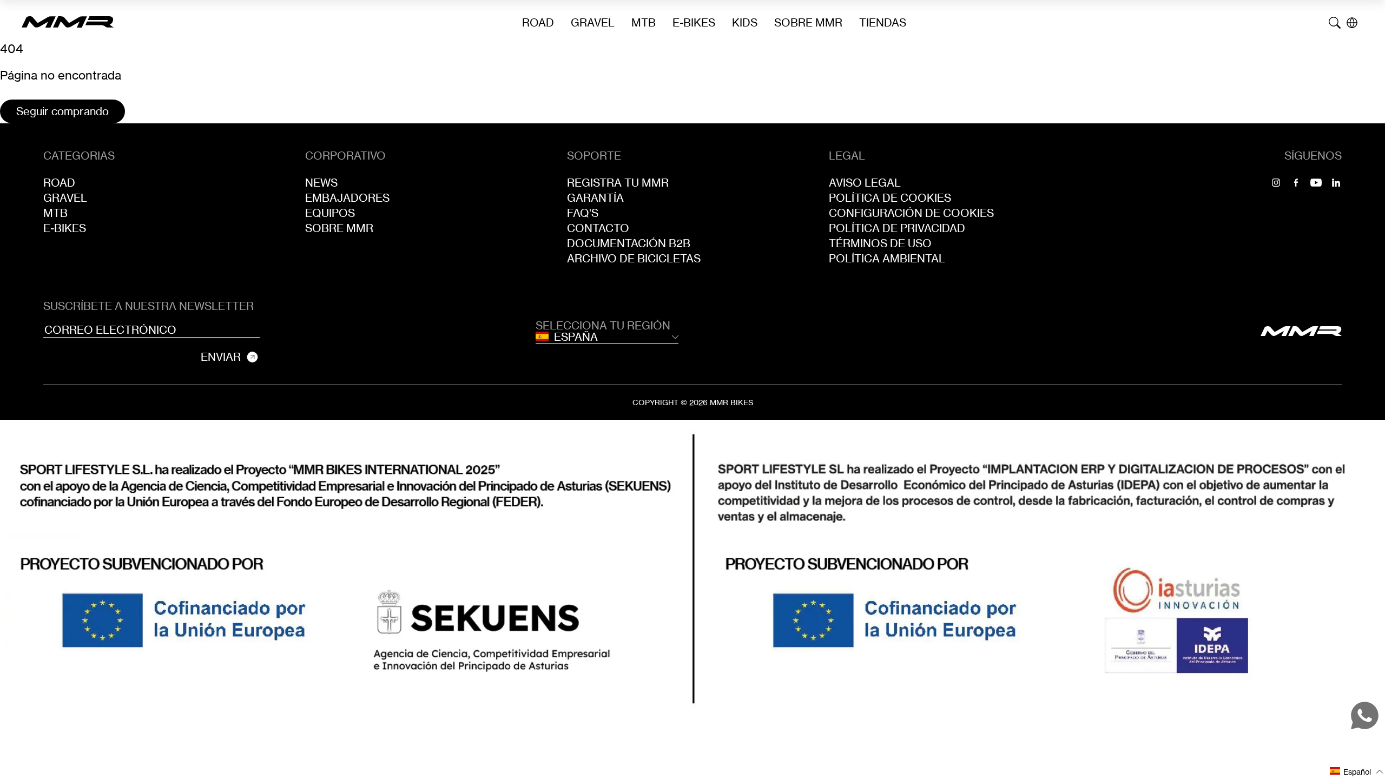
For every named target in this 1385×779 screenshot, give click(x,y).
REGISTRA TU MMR (618, 182)
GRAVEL (593, 22)
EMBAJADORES (347, 198)
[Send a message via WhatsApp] (1365, 715)
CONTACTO (598, 228)
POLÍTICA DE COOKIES (890, 198)
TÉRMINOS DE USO (880, 243)
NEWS (321, 182)
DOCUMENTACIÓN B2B (628, 243)
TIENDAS (882, 22)
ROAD (538, 22)
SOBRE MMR (808, 22)
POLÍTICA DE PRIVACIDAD (897, 228)
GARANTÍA (595, 198)
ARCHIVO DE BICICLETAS (634, 258)
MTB (643, 22)
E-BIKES (693, 22)
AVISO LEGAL (865, 182)
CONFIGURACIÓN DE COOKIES (911, 213)
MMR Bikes (731, 402)
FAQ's (582, 213)
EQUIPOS (330, 213)
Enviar (221, 357)
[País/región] (1352, 23)
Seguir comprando (62, 111)
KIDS (744, 22)
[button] (1357, 771)
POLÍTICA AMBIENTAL (887, 258)
